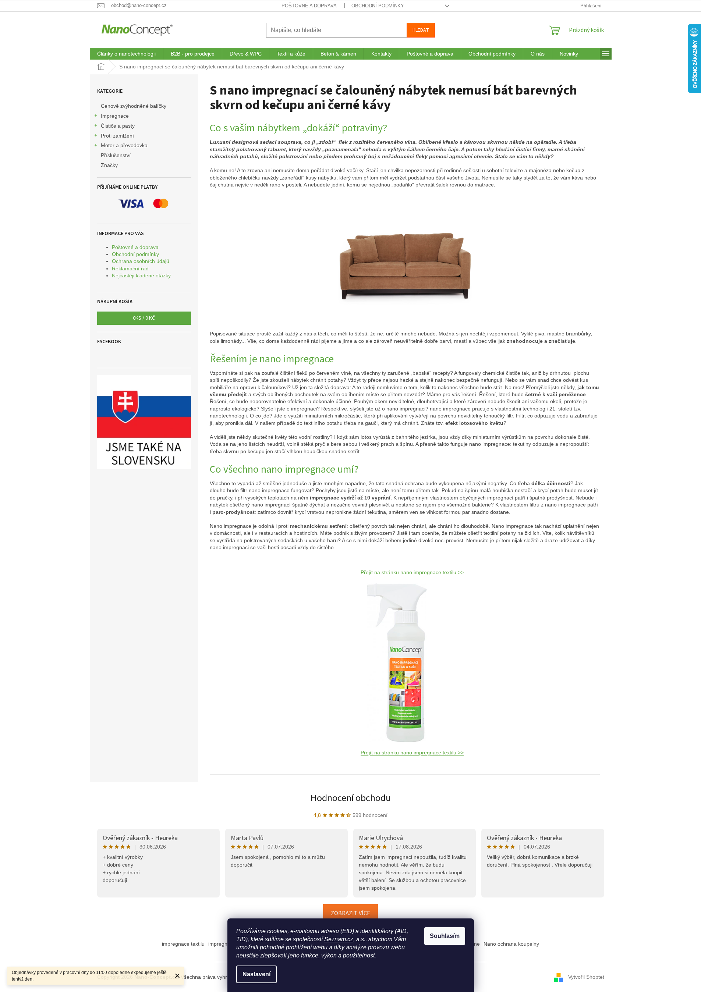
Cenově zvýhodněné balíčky (133, 106)
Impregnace (115, 116)
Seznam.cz (338, 939)
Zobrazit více (350, 913)
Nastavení (256, 974)
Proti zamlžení (117, 136)
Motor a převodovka (124, 145)
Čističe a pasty (118, 126)
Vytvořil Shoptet (586, 976)
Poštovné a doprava (309, 5)
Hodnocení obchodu (351, 798)
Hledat (421, 30)
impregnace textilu (183, 944)
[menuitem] (126, 54)
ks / (144, 318)
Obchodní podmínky (377, 5)
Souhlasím (445, 936)
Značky (109, 165)
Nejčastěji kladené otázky (141, 275)
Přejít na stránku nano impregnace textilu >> (412, 572)
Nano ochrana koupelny (511, 944)
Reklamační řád (130, 268)
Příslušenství (116, 155)
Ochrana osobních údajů (140, 261)
